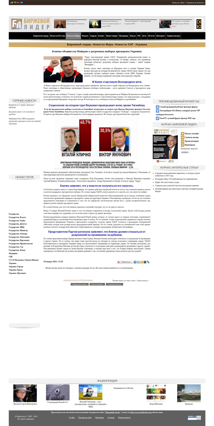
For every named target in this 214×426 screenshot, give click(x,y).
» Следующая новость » (115, 284)
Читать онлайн (191, 133)
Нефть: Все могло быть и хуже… (168, 182)
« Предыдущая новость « (79, 284)
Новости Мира (73, 36)
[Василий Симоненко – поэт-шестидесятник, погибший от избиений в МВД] (90, 399)
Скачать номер (191, 137)
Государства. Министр (18, 230)
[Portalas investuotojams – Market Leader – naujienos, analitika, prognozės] (15, 3)
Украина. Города (16, 266)
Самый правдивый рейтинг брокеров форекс (178, 107)
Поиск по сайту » (179, 3)
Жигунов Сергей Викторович (25, 404)
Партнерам (189, 145)
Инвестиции (111, 36)
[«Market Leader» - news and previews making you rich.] (11, 3)
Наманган (189, 404)
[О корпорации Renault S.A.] (58, 400)
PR (139, 36)
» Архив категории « (97, 284)
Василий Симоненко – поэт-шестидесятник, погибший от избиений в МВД (91, 404)
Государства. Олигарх (18, 234)
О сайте (72, 417)
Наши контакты (124, 417)
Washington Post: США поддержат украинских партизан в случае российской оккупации (25, 121)
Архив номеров (191, 141)
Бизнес (101, 36)
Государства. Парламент (19, 240)
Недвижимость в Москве (123, 388)
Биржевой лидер (40, 36)
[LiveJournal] (148, 262)
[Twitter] (138, 262)
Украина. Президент (17, 273)
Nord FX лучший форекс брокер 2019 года (177, 118)
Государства (14, 214)
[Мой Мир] (145, 262)
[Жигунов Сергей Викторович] (25, 401)
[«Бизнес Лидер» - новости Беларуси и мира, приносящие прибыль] (18, 3)
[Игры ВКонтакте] (156, 401)
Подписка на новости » (196, 3)
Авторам (111, 417)
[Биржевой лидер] (30, 30)
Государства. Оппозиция (19, 237)
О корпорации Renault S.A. (57, 402)
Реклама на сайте (85, 417)
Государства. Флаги (17, 250)
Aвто (144, 36)
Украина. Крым (15, 270)
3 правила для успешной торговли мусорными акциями (177, 185)
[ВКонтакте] (135, 262)
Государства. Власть (17, 217)
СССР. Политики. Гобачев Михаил (24, 260)
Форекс (85, 36)
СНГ (11, 257)
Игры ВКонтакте (156, 404)
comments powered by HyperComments (78, 280)
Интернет (160, 36)
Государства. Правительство (21, 243)
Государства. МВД (16, 227)
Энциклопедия (173, 36)
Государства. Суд (16, 247)
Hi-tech (151, 36)
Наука (133, 36)
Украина (12, 263)
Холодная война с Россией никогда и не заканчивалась (176, 179)
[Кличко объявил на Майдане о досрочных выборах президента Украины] (63, 82)
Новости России (57, 36)
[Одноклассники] (141, 262)
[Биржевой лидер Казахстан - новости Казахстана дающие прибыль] (21, 3)
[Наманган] (189, 401)
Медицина (123, 36)
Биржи (93, 36)
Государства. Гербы (17, 220)
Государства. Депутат (18, 224)
